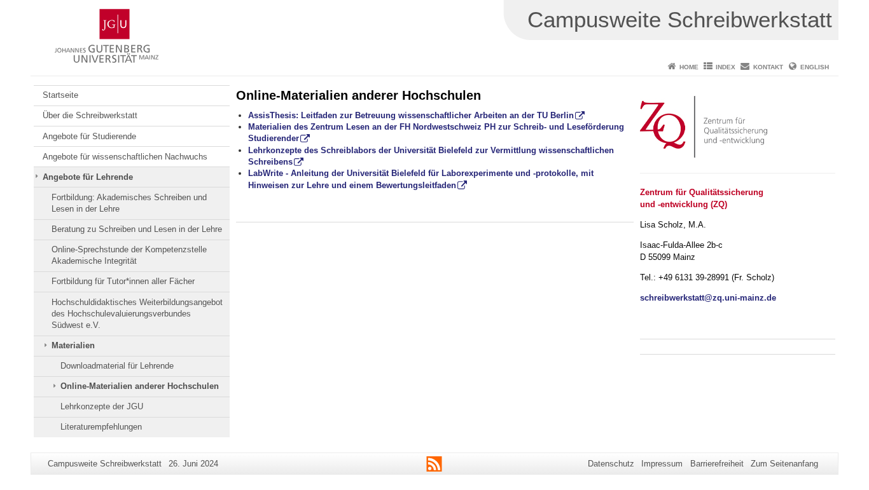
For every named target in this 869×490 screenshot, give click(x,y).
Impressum (662, 463)
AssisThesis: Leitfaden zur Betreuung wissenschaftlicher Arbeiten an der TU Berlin (411, 115)
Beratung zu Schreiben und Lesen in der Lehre (137, 229)
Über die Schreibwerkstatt (90, 115)
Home (689, 67)
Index (725, 67)
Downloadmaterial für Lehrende (117, 366)
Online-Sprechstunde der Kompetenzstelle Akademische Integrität (129, 255)
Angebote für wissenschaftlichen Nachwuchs (125, 156)
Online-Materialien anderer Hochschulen (139, 386)
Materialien (73, 345)
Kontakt (768, 67)
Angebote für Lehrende (88, 177)
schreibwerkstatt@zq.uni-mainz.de (708, 298)
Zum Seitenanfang (784, 463)
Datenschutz (611, 463)
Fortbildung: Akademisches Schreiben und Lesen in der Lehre (129, 203)
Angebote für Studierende (89, 136)
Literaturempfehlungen (101, 427)
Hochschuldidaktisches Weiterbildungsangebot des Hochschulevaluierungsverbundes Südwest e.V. (137, 313)
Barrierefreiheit (717, 463)
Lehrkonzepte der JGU (101, 406)
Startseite (60, 95)
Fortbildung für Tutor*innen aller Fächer (123, 281)
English (814, 67)
